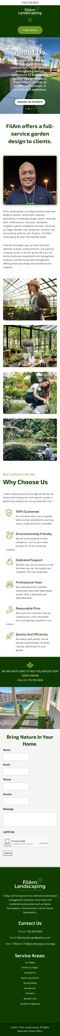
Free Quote (30, 30)
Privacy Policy (35, 1031)
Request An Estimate (30, 101)
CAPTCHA (8, 832)
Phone (7, 779)
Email (6, 764)
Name (6, 750)
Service (7, 794)
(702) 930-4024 (30, 2)
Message (8, 809)
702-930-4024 (34, 931)
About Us (30, 51)
